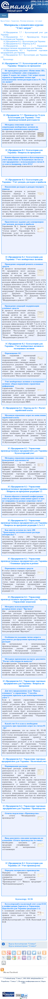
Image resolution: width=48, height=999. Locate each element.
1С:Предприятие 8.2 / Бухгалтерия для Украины (24, 41)
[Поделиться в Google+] (9, 953)
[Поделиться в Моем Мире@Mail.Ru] (9, 958)
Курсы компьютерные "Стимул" (22, 946)
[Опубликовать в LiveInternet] (39, 953)
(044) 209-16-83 (39, 4)
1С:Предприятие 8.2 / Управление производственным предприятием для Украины (24, 47)
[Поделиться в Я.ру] (34, 958)
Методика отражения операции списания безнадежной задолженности (22, 459)
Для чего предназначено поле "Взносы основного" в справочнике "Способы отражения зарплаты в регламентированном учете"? (22, 694)
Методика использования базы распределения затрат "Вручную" (18, 608)
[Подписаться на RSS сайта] (4, 953)
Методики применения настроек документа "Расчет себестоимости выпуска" (23, 660)
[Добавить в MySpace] (39, 958)
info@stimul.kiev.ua (37, 978)
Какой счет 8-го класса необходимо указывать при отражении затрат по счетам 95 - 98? (23, 726)
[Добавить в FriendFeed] (29, 958)
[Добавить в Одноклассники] (44, 953)
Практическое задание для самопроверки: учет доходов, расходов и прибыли (23, 223)
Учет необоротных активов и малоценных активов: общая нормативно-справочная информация (23, 384)
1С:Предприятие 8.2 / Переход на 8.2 (19, 44)
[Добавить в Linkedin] (14, 953)
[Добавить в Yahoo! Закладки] (24, 958)
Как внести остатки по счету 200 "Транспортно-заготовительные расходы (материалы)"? (21, 532)
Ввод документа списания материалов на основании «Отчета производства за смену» (22, 839)
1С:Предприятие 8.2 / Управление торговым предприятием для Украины (24, 51)
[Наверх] (4, 963)
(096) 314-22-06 (39, 1)
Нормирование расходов (16, 766)
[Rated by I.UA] (22, 996)
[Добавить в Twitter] (34, 953)
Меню (4, 15)
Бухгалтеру (8, 59)
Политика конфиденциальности (29, 981)
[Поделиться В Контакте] (29, 953)
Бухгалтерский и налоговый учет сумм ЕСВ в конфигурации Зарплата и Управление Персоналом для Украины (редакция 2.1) (24, 906)
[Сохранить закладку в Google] (14, 958)
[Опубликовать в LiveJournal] (4, 958)
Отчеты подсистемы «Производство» (22, 813)
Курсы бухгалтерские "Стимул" (22, 944)
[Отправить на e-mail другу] (44, 958)
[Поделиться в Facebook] (24, 953)
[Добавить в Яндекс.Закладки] (19, 958)
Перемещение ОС (13, 353)
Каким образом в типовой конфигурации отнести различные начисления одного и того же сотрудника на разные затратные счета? (23, 498)
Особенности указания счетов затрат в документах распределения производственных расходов (23, 639)
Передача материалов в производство (22, 870)
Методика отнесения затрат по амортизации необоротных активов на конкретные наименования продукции (20, 127)
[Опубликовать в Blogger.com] (19, 953)
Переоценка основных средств (19, 568)
